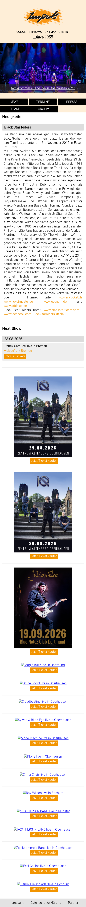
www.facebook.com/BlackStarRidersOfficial (34, 314)
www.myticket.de (70, 297)
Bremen (26, 351)
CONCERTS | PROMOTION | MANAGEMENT (43, 35)
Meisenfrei (11, 351)
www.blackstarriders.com (61, 310)
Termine (43, 102)
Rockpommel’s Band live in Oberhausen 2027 (43, 88)
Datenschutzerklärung (45, 903)
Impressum (16, 903)
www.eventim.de (55, 301)
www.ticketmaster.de (18, 301)
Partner (73, 903)
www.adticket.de (15, 306)
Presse (71, 102)
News (14, 102)
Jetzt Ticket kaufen (44, 461)
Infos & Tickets (15, 356)
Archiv (43, 109)
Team (14, 109)
